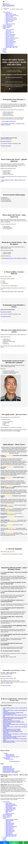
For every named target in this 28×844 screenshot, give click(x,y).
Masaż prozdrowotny (10, 755)
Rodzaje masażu (6, 757)
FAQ (7, 22)
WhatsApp (14, 843)
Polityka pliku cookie (7, 766)
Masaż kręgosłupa (7, 25)
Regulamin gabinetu (10, 23)
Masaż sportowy (9, 43)
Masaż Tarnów (6, 12)
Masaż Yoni (8, 33)
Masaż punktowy (9, 40)
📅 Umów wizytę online (14, 88)
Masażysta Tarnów (10, 20)
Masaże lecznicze (10, 36)
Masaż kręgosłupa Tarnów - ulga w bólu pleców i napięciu (14, 258)
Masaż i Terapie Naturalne (8, 769)
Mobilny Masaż (6, 27)
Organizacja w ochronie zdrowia (12, 756)
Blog (4, 50)
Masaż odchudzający (10, 34)
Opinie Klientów (9, 16)
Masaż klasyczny (10, 45)
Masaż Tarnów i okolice (11, 18)
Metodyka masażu (9, 759)
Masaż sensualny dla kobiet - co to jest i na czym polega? (15, 717)
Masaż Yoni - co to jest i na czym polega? (11, 720)
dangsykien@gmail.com (9, 5)
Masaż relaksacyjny (7, 26)
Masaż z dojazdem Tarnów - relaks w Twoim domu (12, 291)
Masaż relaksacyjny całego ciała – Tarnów (12, 730)
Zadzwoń (5, 843)
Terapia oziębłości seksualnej (10, 30)
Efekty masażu (9, 13)
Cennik (4, 48)
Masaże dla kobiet (10, 32)
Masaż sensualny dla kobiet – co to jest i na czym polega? (15, 740)
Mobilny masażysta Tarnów (12, 15)
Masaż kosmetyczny (10, 39)
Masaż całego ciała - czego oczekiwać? (13, 729)
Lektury (5, 753)
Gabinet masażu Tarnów (11, 19)
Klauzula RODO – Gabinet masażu (10, 772)
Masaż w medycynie (10, 754)
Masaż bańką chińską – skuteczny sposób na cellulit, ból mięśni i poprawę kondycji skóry (14, 737)
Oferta (4, 28)
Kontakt (5, 52)
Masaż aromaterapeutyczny (12, 38)
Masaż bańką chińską (11, 41)
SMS (23, 843)
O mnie (4, 49)
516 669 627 (6, 3)
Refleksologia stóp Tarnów (12, 46)
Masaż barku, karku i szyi (11, 47)
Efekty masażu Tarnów (11, 14)
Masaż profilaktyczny (10, 42)
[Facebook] (3, 1)
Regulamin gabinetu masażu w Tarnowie (11, 771)
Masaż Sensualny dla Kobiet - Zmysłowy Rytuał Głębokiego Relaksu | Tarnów (13, 713)
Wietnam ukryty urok (7, 767)
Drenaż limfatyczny (10, 35)
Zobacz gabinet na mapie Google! (9, 121)
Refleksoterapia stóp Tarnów (9, 742)
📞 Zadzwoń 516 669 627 (14, 79)
